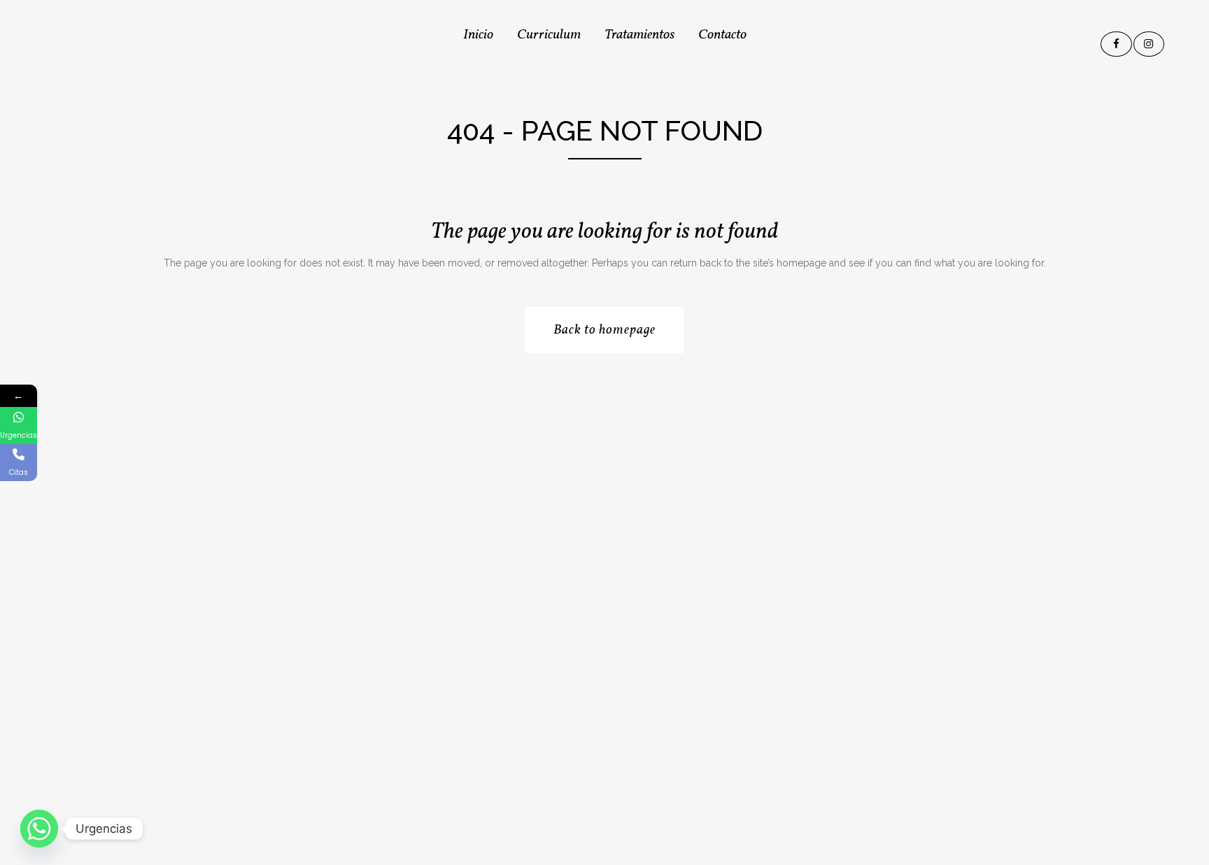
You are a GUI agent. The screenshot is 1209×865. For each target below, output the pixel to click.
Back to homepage (604, 330)
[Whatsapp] (39, 829)
